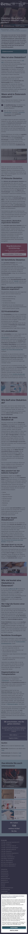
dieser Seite (15, 923)
